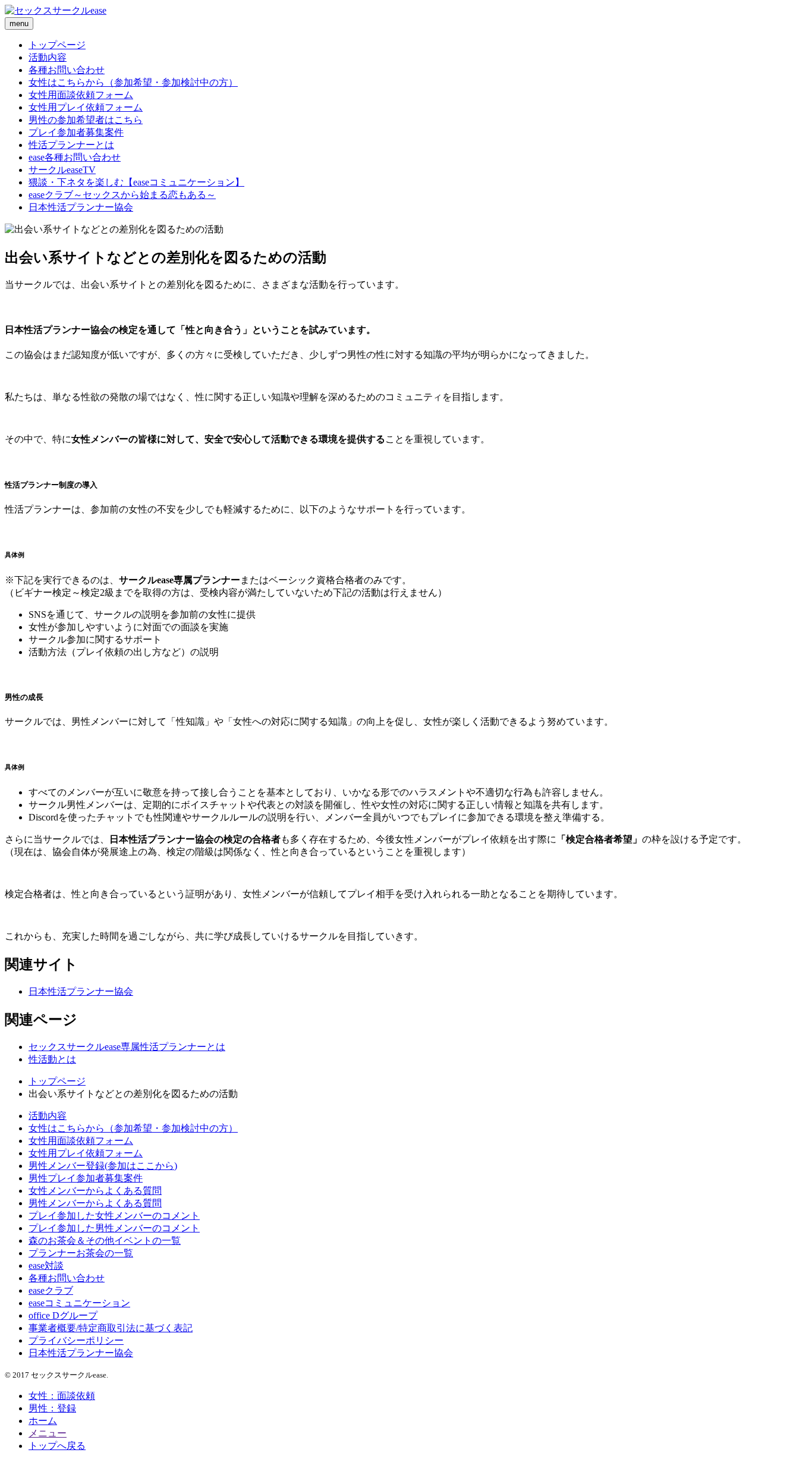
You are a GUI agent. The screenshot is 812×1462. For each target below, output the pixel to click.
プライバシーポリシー (76, 1340)
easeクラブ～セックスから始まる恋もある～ (122, 195)
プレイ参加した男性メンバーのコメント (114, 1228)
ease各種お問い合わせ (75, 157)
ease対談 (46, 1265)
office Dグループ (63, 1315)
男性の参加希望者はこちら (86, 120)
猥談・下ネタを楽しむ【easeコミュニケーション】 (136, 182)
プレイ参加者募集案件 (76, 132)
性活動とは (52, 1059)
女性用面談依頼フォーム (81, 95)
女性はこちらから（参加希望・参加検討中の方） (133, 82)
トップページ (57, 45)
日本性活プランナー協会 (81, 207)
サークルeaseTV (62, 170)
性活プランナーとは (71, 145)
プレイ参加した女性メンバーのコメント (114, 1216)
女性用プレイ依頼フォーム (86, 107)
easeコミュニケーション (79, 1303)
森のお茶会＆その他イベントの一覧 (105, 1240)
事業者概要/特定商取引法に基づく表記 (111, 1328)
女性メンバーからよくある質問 (95, 1191)
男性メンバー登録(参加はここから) (103, 1166)
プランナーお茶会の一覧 (81, 1253)
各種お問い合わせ (67, 70)
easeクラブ (51, 1290)
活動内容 (48, 57)
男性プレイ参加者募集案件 (86, 1178)
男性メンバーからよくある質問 (95, 1203)
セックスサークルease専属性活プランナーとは (127, 1047)
